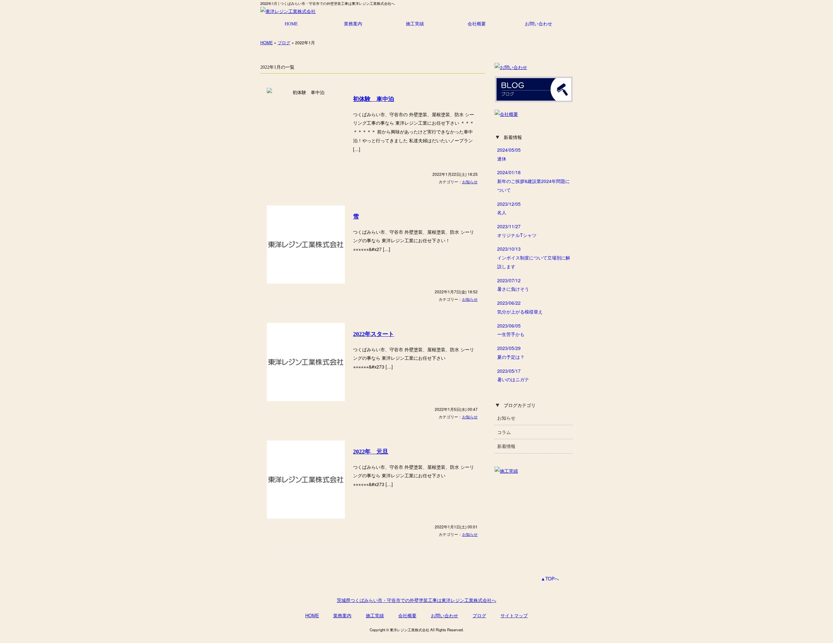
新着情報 (506, 446)
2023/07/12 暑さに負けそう (513, 284)
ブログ (284, 42)
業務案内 (353, 23)
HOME (291, 23)
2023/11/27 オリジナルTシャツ (517, 230)
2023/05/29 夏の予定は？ (511, 352)
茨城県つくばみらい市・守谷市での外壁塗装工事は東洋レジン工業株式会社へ (416, 600)
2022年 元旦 (370, 451)
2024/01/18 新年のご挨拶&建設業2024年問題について (533, 181)
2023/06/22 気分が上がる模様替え (520, 307)
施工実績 (415, 23)
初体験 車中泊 (373, 99)
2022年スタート (373, 334)
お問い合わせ (538, 23)
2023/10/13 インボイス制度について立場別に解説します (533, 257)
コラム (504, 432)
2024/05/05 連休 (509, 154)
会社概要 (477, 23)
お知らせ (470, 181)
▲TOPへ (550, 578)
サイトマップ (514, 615)
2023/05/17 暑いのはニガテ (513, 375)
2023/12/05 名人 (509, 208)
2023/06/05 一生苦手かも (511, 330)
